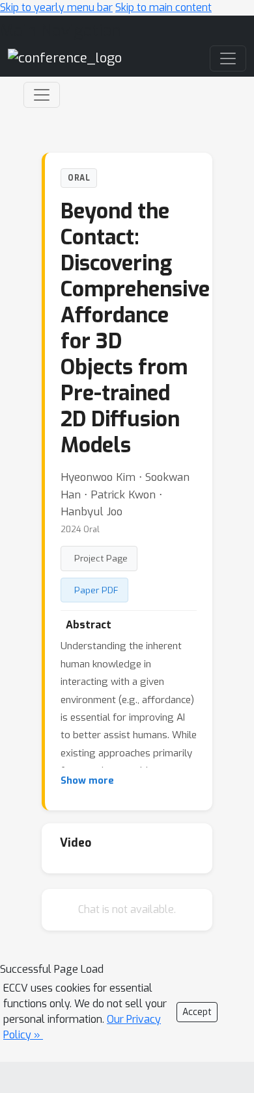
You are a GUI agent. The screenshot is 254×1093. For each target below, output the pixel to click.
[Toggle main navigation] (228, 58)
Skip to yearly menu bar (56, 7)
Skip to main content (163, 7)
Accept (197, 1012)
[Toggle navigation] (41, 95)
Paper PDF (96, 590)
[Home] (65, 57)
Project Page (101, 558)
